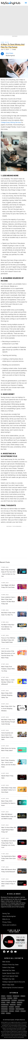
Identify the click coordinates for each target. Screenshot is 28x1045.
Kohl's (16, 998)
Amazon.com (16, 996)
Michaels (12, 1011)
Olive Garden (4, 1011)
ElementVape (4, 1008)
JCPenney (14, 1000)
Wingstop (20, 1002)
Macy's (3, 996)
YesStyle (4, 998)
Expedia (17, 1006)
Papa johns (13, 1004)
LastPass (10, 998)
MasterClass (4, 1006)
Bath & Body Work (20, 1008)
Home (2, 42)
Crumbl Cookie (5, 1004)
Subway (8, 1013)
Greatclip (23, 1011)
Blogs (7, 42)
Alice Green (9, 53)
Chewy (3, 1002)
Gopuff (17, 1011)
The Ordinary (21, 1000)
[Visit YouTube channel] (14, 941)
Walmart (23, 996)
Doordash (12, 1008)
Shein (3, 1013)
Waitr (9, 1002)
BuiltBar (13, 1002)
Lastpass (12, 1006)
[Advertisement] (14, 21)
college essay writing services (11, 122)
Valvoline (9, 996)
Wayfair (19, 1004)
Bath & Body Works (6, 1000)
